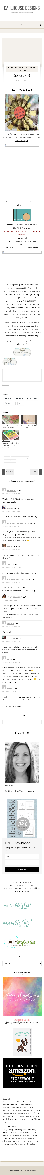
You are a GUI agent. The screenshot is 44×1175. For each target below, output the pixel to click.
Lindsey (11, 639)
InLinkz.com (5, 385)
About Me (9, 785)
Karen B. (11, 491)
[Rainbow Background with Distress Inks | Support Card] (10, 435)
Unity (30, 134)
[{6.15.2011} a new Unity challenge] (10, 419)
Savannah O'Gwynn (18, 579)
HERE (20, 248)
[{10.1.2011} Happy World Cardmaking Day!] (7, 472)
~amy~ (10, 508)
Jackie (10, 547)
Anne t (10, 624)
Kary (9, 659)
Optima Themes (29, 1171)
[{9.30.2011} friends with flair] (36, 472)
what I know (9, 461)
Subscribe (22, 870)
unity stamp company (20, 458)
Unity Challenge (15, 67)
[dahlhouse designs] (22, 10)
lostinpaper (14, 597)
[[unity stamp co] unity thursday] (29, 419)
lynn (9, 564)
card (7, 458)
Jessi (9, 688)
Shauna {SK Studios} (18, 523)
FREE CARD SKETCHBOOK (22, 885)
